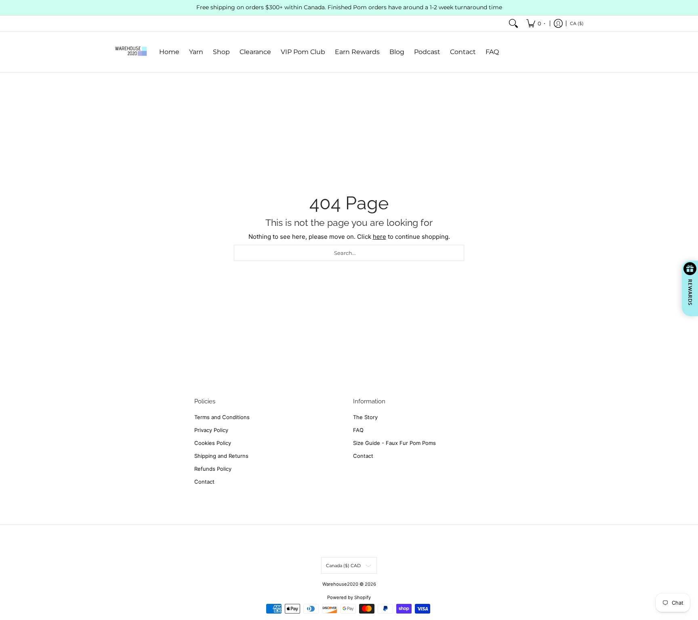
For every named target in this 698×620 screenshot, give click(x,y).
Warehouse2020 (340, 584)
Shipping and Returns (221, 456)
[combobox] (349, 253)
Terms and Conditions (222, 417)
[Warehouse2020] (131, 52)
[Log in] (558, 23)
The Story (365, 417)
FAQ (358, 430)
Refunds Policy (212, 469)
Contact (204, 481)
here (379, 236)
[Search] (513, 23)
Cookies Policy (212, 443)
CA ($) (577, 23)
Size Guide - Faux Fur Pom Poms (394, 443)
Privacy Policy (211, 430)
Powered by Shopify (349, 597)
